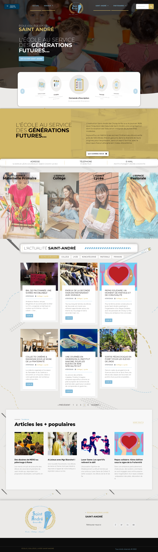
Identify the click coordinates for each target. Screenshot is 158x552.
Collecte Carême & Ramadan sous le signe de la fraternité (39, 359)
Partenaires (118, 6)
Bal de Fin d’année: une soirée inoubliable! (38, 291)
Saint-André (101, 6)
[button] (11, 6)
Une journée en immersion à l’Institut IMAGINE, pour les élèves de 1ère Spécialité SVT (77, 361)
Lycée (75, 257)
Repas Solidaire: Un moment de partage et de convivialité (118, 292)
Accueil (35, 6)
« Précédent (64, 405)
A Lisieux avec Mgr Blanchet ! (61, 460)
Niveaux (47, 6)
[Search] (151, 6)
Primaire (118, 257)
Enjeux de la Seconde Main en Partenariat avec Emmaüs (77, 292)
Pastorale (105, 257)
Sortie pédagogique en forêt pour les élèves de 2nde (118, 359)
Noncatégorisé (89, 257)
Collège (65, 257)
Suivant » (95, 405)
